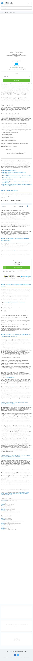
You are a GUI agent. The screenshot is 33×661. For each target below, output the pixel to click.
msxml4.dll (3, 528)
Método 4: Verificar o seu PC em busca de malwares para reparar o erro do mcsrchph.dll (17, 178)
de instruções (25, 86)
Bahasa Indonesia (16, 493)
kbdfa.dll (2, 527)
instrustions (19, 83)
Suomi (11, 494)
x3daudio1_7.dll (3, 510)
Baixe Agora (16, 80)
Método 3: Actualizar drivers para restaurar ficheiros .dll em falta (16, 175)
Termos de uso (11, 651)
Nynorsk (26, 493)
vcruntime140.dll (4, 500)
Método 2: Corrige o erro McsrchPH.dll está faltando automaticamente (14, 173)
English (20, 492)
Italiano (6, 493)
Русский (10, 493)
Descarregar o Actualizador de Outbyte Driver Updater (15, 302)
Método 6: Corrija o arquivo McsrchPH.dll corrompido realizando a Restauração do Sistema (17, 185)
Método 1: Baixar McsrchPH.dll (9, 170)
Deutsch (23, 492)
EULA (29, 83)
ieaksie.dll (2, 523)
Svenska (2, 494)
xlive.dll (2, 504)
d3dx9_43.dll (3, 505)
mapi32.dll (2, 529)
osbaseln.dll (3, 519)
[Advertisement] (16, 33)
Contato (25, 651)
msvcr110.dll (3, 509)
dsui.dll (2, 518)
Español (27, 492)
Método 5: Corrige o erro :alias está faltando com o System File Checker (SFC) (16, 181)
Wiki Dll (2, 606)
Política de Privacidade (4, 84)
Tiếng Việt (7, 494)
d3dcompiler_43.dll (4, 503)
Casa (7, 651)
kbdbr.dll (2, 522)
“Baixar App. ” (13, 250)
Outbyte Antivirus (10, 377)
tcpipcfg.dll (3, 524)
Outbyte (11, 83)
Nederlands (22, 493)
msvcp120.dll (3, 508)
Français (2, 493)
